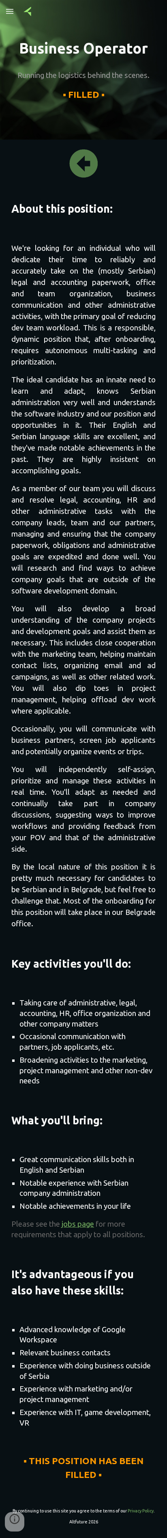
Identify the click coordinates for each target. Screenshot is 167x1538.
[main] (83, 48)
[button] (9, 11)
